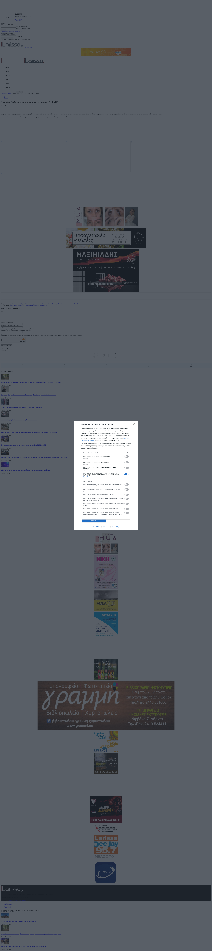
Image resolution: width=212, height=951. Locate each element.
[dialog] (106, 475)
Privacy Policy (115, 526)
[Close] (134, 424)
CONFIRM (94, 521)
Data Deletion (96, 526)
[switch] (126, 456)
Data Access (106, 526)
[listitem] (106, 453)
